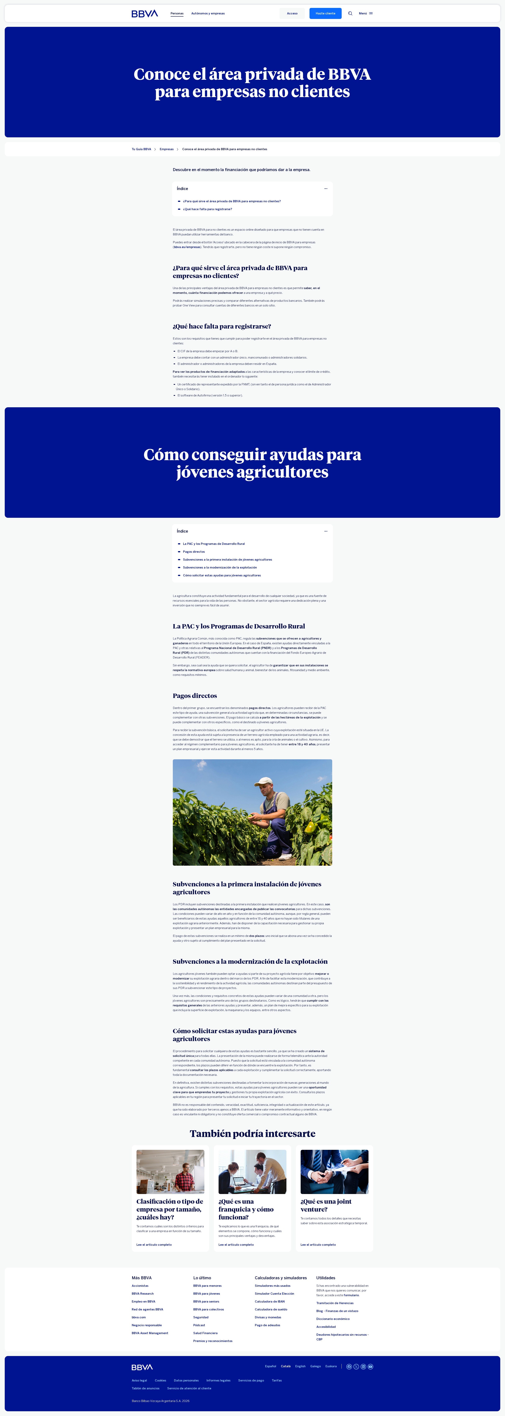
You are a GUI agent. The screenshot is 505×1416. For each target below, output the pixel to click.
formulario (351, 1295)
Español (270, 1366)
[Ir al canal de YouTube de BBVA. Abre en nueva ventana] (370, 1366)
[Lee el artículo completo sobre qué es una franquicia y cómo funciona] (252, 1172)
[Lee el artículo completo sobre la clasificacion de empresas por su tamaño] (170, 1172)
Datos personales (186, 1380)
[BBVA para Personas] (145, 13)
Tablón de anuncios (145, 1388)
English (300, 1366)
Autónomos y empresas (208, 13)
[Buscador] (350, 13)
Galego (315, 1366)
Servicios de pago (251, 1380)
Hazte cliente (325, 13)
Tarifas (277, 1380)
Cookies (160, 1380)
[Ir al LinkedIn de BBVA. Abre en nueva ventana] (363, 1366)
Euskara (331, 1366)
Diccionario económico (333, 1319)
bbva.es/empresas (187, 247)
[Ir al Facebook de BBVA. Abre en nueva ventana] (349, 1366)
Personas (177, 13)
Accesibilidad (326, 1327)
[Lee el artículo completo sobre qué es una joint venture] (334, 1172)
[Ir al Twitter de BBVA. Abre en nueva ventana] (356, 1366)
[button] (292, 13)
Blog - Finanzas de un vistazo (337, 1311)
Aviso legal (139, 1380)
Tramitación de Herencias (335, 1303)
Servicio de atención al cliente (189, 1388)
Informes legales (218, 1380)
